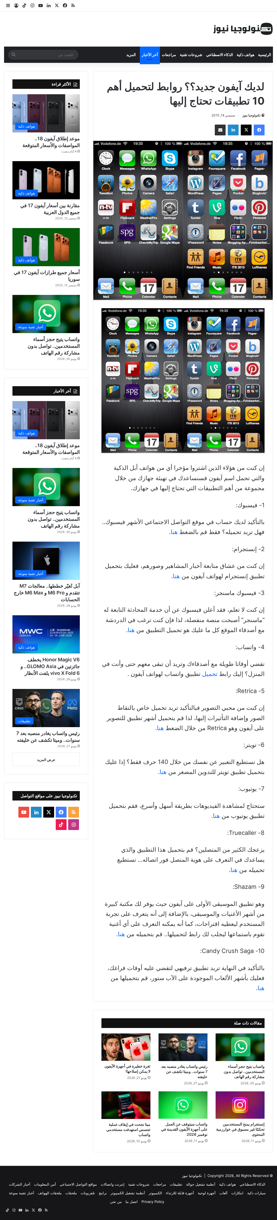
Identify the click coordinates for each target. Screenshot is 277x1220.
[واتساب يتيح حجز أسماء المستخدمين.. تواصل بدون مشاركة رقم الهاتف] (240, 1047)
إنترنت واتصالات (112, 1184)
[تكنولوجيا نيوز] (243, 29)
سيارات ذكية (256, 1193)
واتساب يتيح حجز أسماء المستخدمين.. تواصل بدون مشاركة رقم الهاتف (244, 1071)
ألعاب (223, 1193)
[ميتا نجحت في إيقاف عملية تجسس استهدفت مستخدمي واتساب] (125, 1105)
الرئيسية (264, 54)
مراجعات (169, 54)
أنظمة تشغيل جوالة (200, 1184)
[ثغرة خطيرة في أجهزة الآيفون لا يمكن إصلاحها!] (125, 1047)
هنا (174, 531)
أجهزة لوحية (207, 1193)
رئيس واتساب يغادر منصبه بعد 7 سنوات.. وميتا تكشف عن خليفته (184, 1071)
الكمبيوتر (155, 1193)
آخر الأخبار (150, 54)
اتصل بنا (132, 1201)
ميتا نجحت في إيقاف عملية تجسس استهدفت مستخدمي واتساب (128, 1129)
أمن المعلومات (45, 1184)
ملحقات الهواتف (50, 1193)
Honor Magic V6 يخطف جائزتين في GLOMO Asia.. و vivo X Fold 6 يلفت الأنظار (50, 666)
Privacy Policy (152, 1201)
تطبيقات (176, 1184)
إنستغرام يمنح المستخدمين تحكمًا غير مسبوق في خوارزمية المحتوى (240, 1129)
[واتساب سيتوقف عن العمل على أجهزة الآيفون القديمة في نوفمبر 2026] (183, 1105)
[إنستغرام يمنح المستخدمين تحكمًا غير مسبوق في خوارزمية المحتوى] (240, 1105)
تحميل (209, 673)
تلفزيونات (88, 1193)
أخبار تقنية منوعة (21, 1193)
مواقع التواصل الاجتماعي (78, 1184)
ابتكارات (237, 1193)
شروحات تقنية (191, 54)
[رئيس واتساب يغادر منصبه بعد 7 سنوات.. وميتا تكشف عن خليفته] (183, 1047)
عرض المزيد (46, 759)
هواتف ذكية (245, 54)
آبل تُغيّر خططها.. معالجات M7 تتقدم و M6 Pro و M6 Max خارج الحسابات (47, 592)
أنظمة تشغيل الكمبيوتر (128, 1193)
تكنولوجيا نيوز (251, 115)
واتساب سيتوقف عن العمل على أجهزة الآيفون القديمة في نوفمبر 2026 (184, 1129)
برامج (103, 1193)
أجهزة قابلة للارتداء (180, 1193)
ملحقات (71, 1193)
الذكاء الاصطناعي (219, 54)
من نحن (116, 1201)
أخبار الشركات (19, 1184)
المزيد (131, 54)
